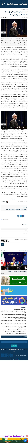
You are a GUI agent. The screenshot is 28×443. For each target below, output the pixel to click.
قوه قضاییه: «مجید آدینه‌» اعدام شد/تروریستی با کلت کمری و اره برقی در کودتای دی (13, 315)
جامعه (17, 199)
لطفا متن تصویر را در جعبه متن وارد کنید (20, 239)
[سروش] (12, 349)
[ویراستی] (10, 349)
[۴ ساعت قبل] (14, 261)
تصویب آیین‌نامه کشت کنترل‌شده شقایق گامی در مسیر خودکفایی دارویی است (13, 312)
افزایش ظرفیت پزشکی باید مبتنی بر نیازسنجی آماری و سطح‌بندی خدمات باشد (13, 324)
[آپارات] (20, 349)
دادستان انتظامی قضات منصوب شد (20, 309)
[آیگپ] (16, 349)
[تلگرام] (26, 349)
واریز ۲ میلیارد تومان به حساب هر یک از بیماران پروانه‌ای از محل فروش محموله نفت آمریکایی (14, 327)
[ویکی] (1, 349)
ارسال (2, 244)
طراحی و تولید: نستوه (13, 359)
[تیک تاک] (6, 349)
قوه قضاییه (18, 209)
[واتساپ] (14, 351)
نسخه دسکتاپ (14, 345)
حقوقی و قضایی (13, 199)
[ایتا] (14, 349)
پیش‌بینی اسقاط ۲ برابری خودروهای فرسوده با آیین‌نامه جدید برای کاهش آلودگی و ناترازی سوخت (14, 318)
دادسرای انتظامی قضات (10, 209)
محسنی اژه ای (23, 209)
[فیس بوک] (8, 349)
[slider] (6, 127)
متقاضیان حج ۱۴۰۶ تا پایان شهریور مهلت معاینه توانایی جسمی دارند (14, 330)
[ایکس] (24, 349)
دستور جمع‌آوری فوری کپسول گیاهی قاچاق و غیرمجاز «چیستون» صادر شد (13, 321)
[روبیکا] (22, 349)
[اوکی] (3, 349)
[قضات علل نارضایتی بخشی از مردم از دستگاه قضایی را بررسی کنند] (14, 28)
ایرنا (16, 4)
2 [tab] (4, 250)
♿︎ (25, 440)
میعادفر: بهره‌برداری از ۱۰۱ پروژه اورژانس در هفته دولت (17, 271)
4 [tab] (1, 250)
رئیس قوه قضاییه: (24, 9)
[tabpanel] (14, 263)
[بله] (18, 349)
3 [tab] (3, 250)
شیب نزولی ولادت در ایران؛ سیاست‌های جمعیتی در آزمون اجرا (15, 331)
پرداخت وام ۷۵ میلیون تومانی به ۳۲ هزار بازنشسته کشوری (16, 333)
